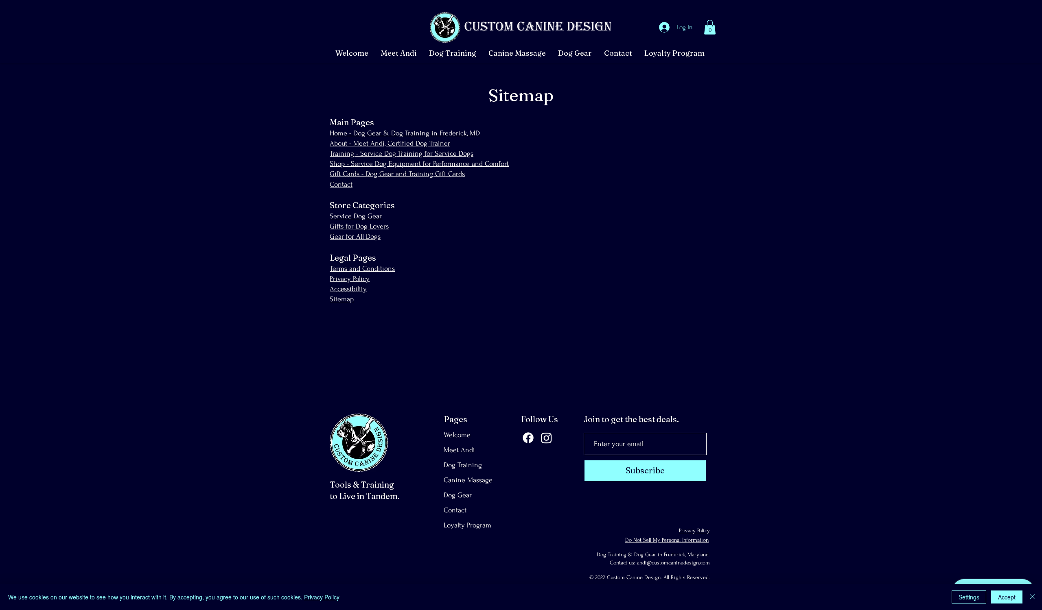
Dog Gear (458, 495)
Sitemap (342, 299)
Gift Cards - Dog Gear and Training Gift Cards (397, 174)
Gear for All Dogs (355, 236)
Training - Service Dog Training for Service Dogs (401, 153)
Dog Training (463, 465)
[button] (710, 27)
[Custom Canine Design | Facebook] (528, 438)
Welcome (457, 435)
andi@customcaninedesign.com (673, 563)
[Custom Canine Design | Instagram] (546, 438)
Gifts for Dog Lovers (359, 226)
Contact (341, 184)
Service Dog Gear (356, 216)
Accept (1007, 597)
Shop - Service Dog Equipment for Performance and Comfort (419, 164)
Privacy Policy (350, 279)
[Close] (1032, 596)
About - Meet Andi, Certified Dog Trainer (390, 143)
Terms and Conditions (362, 268)
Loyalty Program (467, 525)
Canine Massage (468, 480)
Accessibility (348, 289)
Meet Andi (459, 450)
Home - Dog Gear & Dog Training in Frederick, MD (405, 133)
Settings (969, 597)
